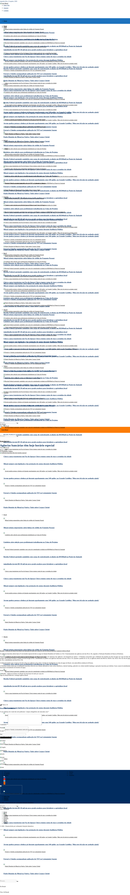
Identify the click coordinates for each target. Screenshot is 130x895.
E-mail (2, 731)
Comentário (4, 724)
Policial (6, 270)
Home (5, 21)
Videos (5, 759)
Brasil (5, 253)
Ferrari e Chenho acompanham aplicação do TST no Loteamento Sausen (30, 615)
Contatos (6, 10)
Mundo (6, 637)
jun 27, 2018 (3, 449)
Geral (5, 27)
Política (6, 84)
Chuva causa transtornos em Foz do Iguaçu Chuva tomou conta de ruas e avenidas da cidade (37, 90)
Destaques (7, 441)
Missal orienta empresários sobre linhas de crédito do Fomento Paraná (29, 161)
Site (1, 734)
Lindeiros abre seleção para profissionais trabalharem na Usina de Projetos (31, 54)
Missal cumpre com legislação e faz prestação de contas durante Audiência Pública (33, 98)
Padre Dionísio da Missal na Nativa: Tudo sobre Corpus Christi (27, 263)
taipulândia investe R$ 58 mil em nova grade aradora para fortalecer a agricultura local (35, 76)
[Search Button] (17, 881)
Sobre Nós (6, 5)
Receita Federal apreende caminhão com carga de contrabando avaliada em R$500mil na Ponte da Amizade (43, 69)
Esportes (6, 392)
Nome (2, 727)
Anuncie (6, 8)
